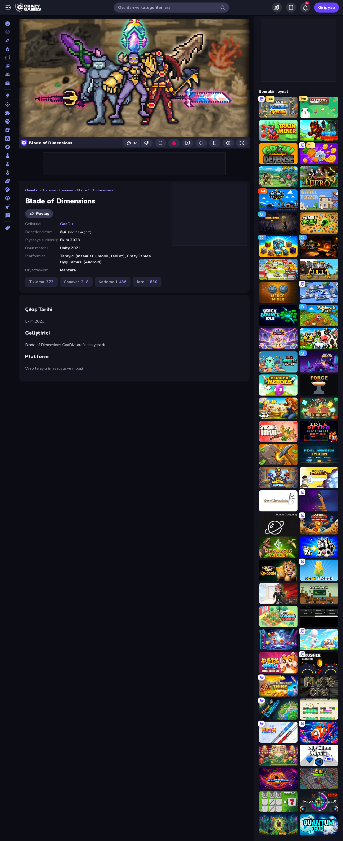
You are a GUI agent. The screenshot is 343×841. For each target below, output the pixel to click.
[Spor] (7, 181)
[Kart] (7, 130)
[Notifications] (305, 8)
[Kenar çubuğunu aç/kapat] (8, 8)
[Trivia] (7, 215)
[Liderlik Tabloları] (7, 83)
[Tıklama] (7, 206)
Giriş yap (326, 7)
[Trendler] (7, 49)
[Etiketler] (7, 228)
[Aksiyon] (7, 96)
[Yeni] (7, 40)
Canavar (66, 190)
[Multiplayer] (7, 74)
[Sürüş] (7, 198)
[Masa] (7, 155)
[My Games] (291, 8)
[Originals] (7, 66)
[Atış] (7, 104)
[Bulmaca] (7, 113)
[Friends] (277, 8)
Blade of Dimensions (95, 190)
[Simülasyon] (7, 172)
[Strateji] (7, 189)
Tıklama (49, 190)
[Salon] (7, 164)
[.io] (7, 121)
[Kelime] (7, 138)
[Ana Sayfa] (7, 23)
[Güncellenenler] (7, 57)
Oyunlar (32, 190)
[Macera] (7, 147)
